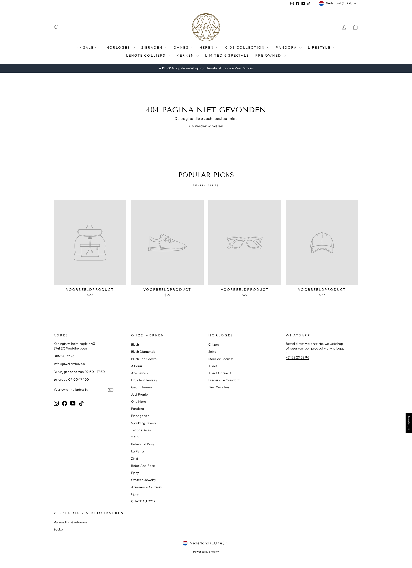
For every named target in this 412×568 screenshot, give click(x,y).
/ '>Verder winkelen (206, 126)
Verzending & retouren (70, 522)
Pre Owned (269, 55)
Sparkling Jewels (143, 423)
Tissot (212, 366)
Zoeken (59, 529)
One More (138, 401)
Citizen (213, 344)
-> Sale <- (88, 47)
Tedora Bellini (141, 430)
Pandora (287, 47)
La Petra (137, 451)
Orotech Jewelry (143, 480)
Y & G (135, 437)
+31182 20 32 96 (297, 357)
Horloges (119, 47)
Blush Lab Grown (144, 359)
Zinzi (134, 459)
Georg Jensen (141, 387)
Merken (185, 55)
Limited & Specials (227, 55)
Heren (207, 47)
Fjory (135, 473)
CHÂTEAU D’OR (143, 501)
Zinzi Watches (218, 387)
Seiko (212, 352)
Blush (135, 344)
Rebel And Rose (143, 466)
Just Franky (139, 394)
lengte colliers (146, 55)
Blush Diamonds (143, 352)
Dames (182, 47)
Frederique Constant (224, 380)
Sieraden (152, 47)
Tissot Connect (219, 373)
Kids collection (245, 47)
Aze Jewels (139, 373)
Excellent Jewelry (144, 380)
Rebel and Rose (142, 444)
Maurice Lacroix (220, 359)
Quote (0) (409, 422)
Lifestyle (320, 47)
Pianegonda (140, 416)
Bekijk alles (206, 185)
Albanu (136, 366)
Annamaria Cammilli (146, 487)
